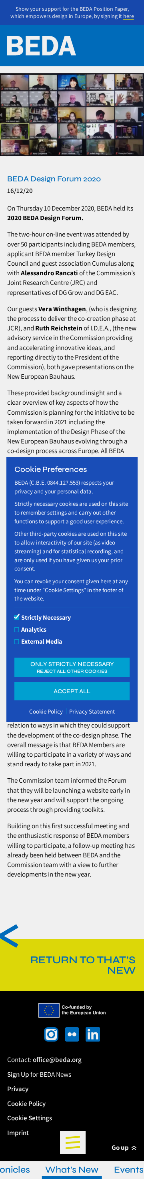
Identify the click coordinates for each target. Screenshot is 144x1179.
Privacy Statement (92, 711)
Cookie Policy (46, 711)
